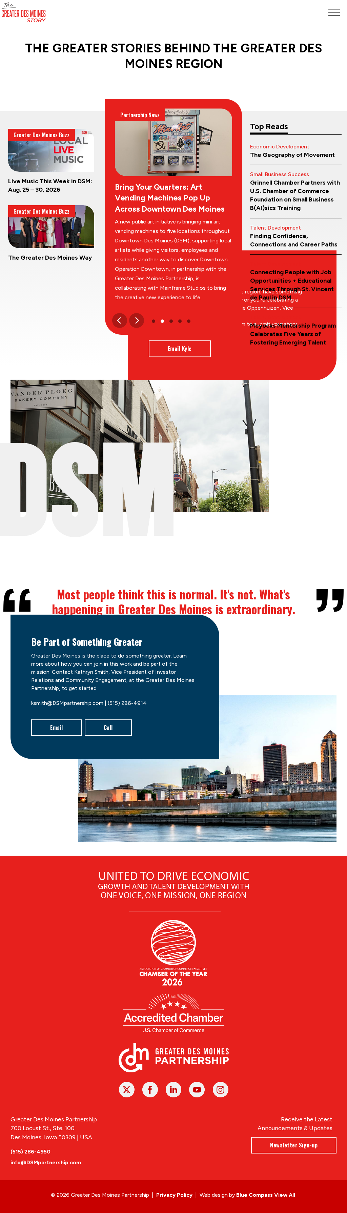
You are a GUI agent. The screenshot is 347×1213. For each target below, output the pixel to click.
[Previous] (119, 320)
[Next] (136, 320)
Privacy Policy (174, 1195)
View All (284, 1195)
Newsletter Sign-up (294, 1145)
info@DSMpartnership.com (46, 1162)
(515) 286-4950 (30, 1151)
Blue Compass (254, 1195)
